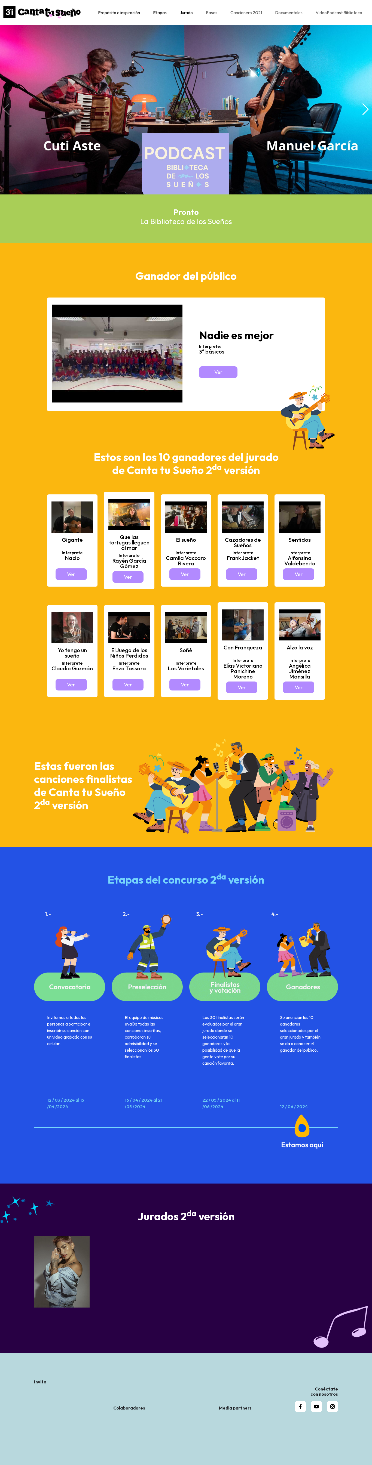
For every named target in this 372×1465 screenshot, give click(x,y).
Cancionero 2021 (246, 12)
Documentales (289, 12)
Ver (218, 372)
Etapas (160, 12)
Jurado (186, 12)
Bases (211, 12)
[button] (365, 109)
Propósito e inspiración (119, 12)
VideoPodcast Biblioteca (339, 12)
